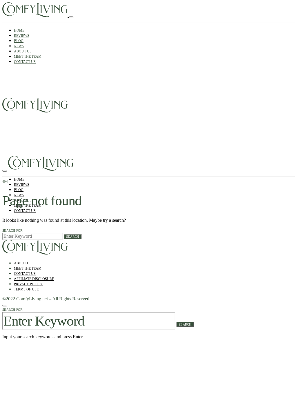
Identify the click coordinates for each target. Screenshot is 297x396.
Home (19, 30)
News (19, 46)
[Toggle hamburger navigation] (71, 17)
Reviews (21, 36)
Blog (18, 41)
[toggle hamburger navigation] (4, 171)
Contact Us (25, 62)
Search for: (12, 230)
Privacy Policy (28, 284)
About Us (23, 51)
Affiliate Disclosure (34, 279)
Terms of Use (26, 289)
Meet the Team (27, 57)
